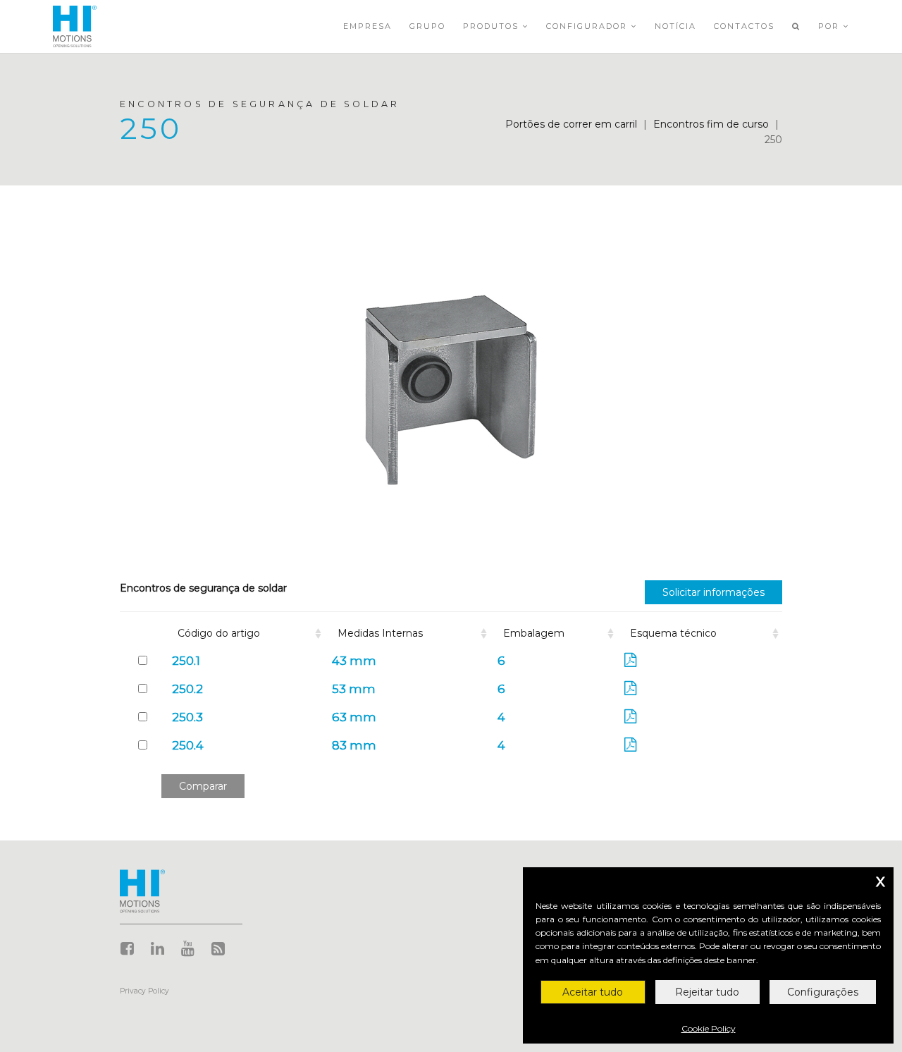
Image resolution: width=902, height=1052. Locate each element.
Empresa (367, 26)
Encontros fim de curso (711, 124)
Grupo (427, 26)
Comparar (203, 786)
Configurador (588, 26)
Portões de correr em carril (571, 124)
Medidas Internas (380, 633)
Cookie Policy (708, 1028)
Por (830, 26)
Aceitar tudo (592, 992)
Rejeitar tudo (707, 992)
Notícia (675, 26)
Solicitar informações (713, 592)
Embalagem (533, 633)
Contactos (744, 26)
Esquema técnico (673, 633)
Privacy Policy (144, 991)
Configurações (822, 992)
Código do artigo (219, 633)
